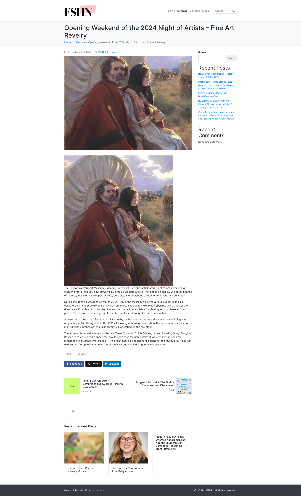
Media (205, 10)
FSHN (101, 52)
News (171, 10)
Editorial (195, 10)
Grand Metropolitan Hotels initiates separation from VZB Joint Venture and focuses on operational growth (216, 115)
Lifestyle (182, 10)
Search (202, 52)
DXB (69, 353)
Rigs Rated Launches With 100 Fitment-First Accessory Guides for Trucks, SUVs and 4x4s (216, 104)
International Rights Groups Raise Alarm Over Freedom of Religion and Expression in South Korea (216, 85)
